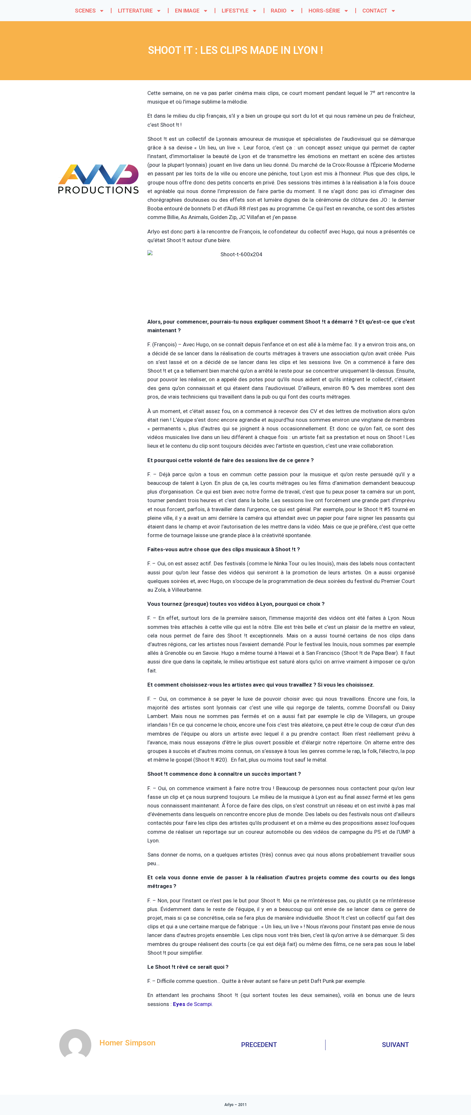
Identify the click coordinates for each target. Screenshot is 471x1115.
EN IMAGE (187, 10)
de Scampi (192, 1004)
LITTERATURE (135, 10)
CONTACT (374, 10)
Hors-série (324, 10)
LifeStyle (235, 10)
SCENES (85, 10)
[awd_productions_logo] (99, 218)
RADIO (278, 10)
